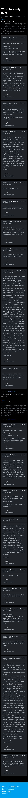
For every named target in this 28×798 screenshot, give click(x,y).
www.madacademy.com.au (10, 229)
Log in (6, 58)
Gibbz (10, 16)
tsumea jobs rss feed (8, 789)
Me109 (12, 67)
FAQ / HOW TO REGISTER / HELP (11, 786)
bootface (12, 271)
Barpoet (12, 221)
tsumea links (5, 793)
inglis (11, 37)
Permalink (22, 37)
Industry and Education (7, 21)
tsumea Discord (6, 791)
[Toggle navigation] (3, 2)
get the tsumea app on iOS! (9, 788)
